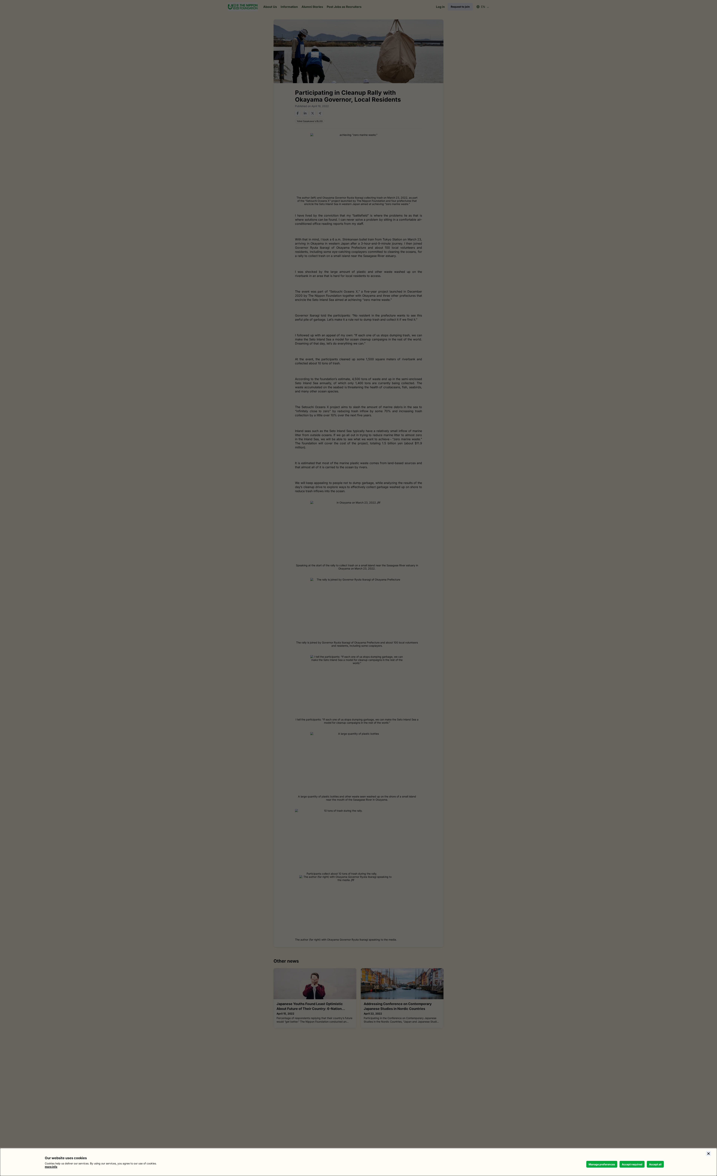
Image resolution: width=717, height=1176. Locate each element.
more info (51, 1166)
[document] (358, 1162)
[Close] (708, 1153)
